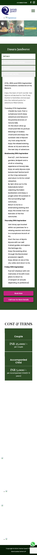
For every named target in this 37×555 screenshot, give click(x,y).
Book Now (19, 293)
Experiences (7, 426)
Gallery (5, 440)
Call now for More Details (18, 300)
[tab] (18, 56)
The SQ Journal (8, 443)
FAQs (4, 453)
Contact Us (7, 436)
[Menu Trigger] (32, 10)
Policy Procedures (9, 446)
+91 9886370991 (22, 3)
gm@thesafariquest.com (14, 479)
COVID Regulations (10, 422)
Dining (5, 433)
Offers (4, 419)
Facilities (6, 429)
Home (4, 415)
